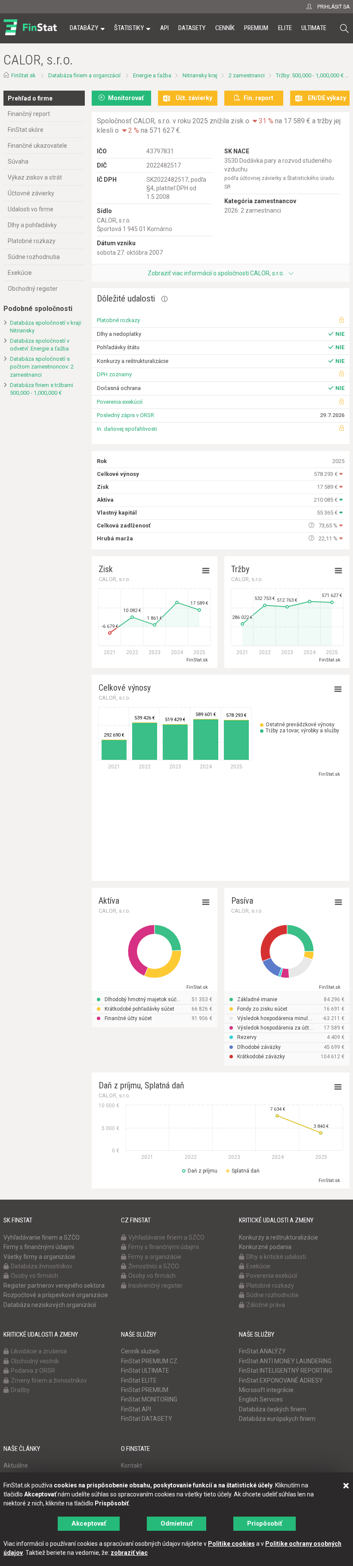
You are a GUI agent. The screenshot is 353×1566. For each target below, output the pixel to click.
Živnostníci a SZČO (153, 1266)
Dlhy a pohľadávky (32, 225)
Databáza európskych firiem (277, 1418)
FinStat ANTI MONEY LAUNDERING (285, 1361)
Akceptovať (88, 1523)
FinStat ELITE (139, 1380)
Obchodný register (33, 288)
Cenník (225, 28)
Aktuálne (15, 1465)
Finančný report (29, 113)
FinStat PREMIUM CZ (149, 1361)
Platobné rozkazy (32, 241)
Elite (285, 28)
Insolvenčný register (155, 1285)
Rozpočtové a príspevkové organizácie (55, 1295)
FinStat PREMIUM (144, 1389)
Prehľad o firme (30, 98)
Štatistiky (129, 28)
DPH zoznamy (114, 374)
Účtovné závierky (31, 193)
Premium (256, 28)
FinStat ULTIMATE (145, 1370)
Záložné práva (265, 1304)
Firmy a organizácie (154, 1256)
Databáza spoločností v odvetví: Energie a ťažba (39, 345)
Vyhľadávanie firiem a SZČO (41, 1237)
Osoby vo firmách (34, 1275)
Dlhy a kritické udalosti (276, 1256)
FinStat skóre (25, 129)
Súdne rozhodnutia (34, 256)
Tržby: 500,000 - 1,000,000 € (310, 75)
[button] (344, 28)
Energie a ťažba (152, 75)
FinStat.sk (23, 75)
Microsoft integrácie (266, 1389)
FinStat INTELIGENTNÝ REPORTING (285, 1370)
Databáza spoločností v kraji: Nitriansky (46, 327)
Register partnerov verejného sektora (54, 1285)
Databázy (84, 28)
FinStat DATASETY (146, 1418)
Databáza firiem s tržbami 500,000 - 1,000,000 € (41, 389)
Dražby (20, 1389)
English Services (261, 1399)
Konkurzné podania (265, 1246)
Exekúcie (20, 272)
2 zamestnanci (247, 75)
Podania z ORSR (33, 1370)
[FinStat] (30, 33)
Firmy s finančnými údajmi (38, 1246)
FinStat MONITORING (149, 1399)
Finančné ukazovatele (37, 145)
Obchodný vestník (35, 1361)
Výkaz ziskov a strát (35, 177)
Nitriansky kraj (200, 75)
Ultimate (313, 28)
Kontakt (131, 1465)
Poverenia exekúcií (119, 402)
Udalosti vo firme (30, 209)
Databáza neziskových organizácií (49, 1304)
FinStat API (136, 1409)
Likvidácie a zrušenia (39, 1351)
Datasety (191, 28)
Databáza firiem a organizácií (84, 75)
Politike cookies (231, 1543)
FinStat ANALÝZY (262, 1351)
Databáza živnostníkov (41, 1266)
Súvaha (18, 161)
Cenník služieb (140, 1351)
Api (164, 28)
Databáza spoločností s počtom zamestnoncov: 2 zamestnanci (42, 367)
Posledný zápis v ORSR (125, 415)
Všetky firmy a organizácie (39, 1256)
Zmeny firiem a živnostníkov (49, 1380)
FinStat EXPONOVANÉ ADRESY (281, 1380)
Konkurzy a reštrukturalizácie (278, 1237)
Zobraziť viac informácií (216, 273)
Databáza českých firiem (272, 1409)
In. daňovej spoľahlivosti (127, 429)
